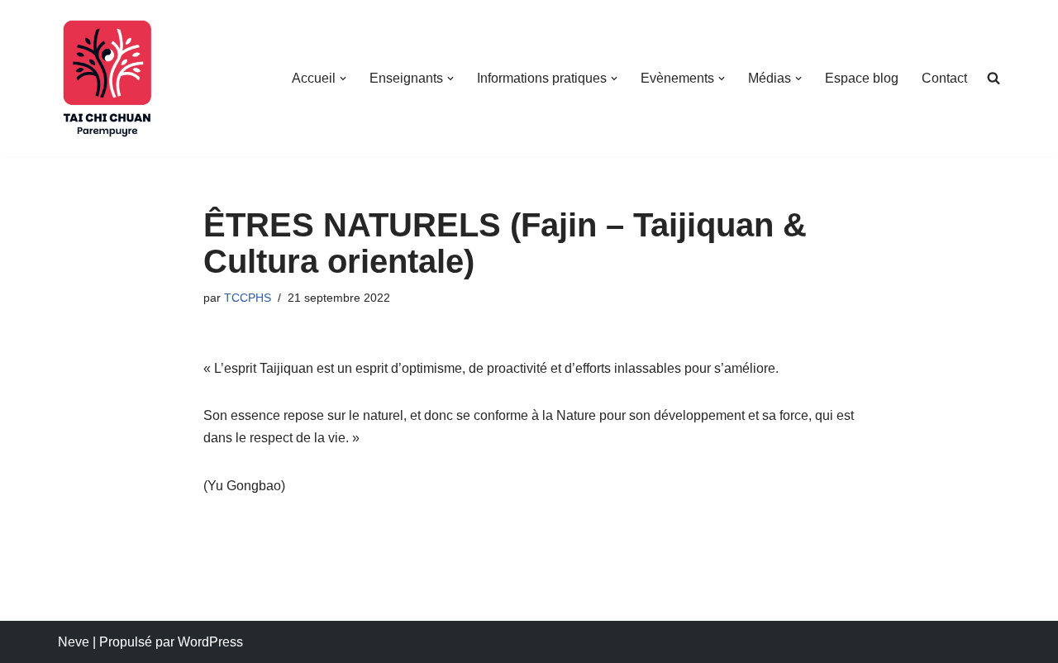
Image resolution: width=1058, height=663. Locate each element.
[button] (343, 78)
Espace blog (861, 78)
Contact (944, 78)
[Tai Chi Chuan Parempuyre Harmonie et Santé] (107, 78)
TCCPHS (247, 297)
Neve (73, 642)
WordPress (210, 642)
